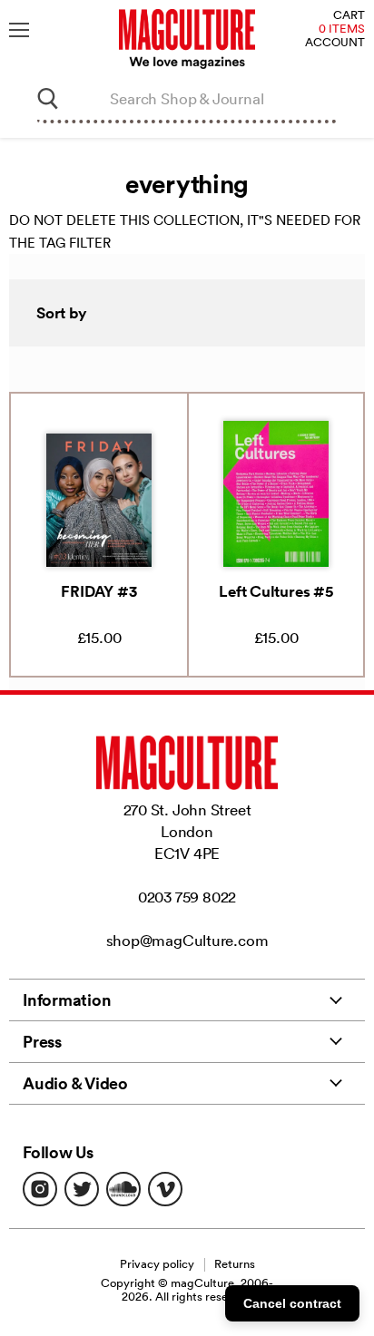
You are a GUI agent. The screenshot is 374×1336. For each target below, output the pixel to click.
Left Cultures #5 (275, 591)
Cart (349, 16)
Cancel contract (292, 1303)
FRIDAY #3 (98, 591)
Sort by (61, 313)
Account (335, 43)
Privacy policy (157, 1264)
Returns (234, 1264)
